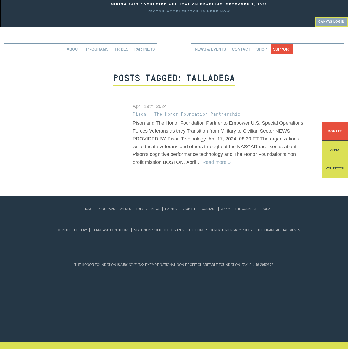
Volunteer (335, 168)
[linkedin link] (330, 7)
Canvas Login (331, 21)
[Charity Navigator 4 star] (161, 286)
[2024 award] (264, 318)
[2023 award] (219, 318)
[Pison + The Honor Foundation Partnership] (81, 125)
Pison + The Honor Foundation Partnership (186, 114)
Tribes (121, 49)
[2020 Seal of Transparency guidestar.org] (108, 286)
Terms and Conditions (110, 230)
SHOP (261, 49)
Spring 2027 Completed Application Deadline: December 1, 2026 (189, 4)
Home (88, 208)
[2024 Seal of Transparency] (240, 286)
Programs (106, 208)
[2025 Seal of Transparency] (266, 286)
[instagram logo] (344, 7)
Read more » (216, 162)
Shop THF (189, 208)
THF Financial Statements (278, 230)
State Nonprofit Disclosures (159, 230)
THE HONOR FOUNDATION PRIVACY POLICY (221, 230)
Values (125, 208)
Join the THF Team (72, 230)
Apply (334, 149)
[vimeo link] (323, 7)
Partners (144, 49)
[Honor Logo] (174, 50)
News (155, 208)
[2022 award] (174, 318)
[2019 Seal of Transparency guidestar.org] (82, 286)
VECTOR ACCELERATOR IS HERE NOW (189, 11)
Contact (241, 49)
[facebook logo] (337, 7)
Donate (335, 131)
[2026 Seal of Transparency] (292, 286)
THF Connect (246, 208)
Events (171, 208)
